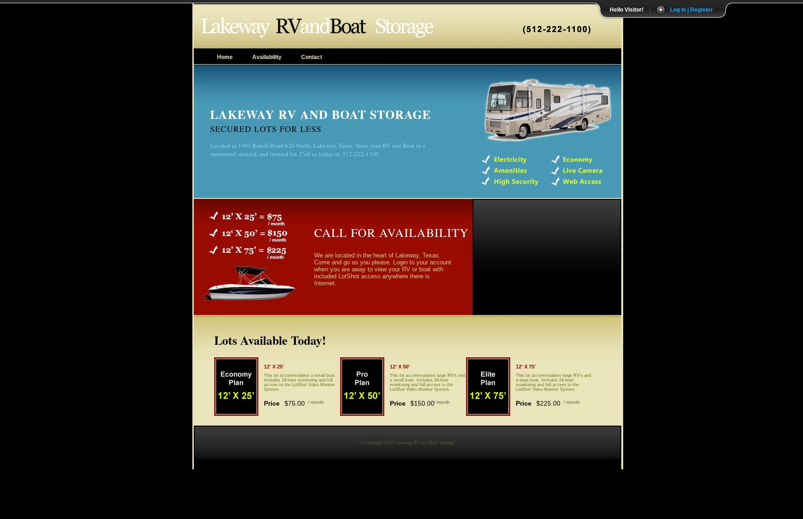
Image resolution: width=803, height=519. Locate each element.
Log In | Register (691, 10)
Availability (267, 57)
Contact (311, 57)
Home (225, 57)
